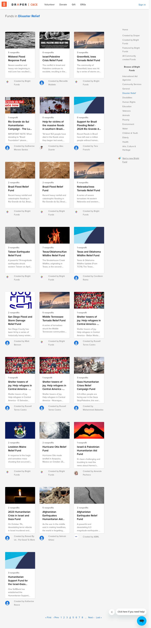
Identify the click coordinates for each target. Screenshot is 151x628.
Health (125, 141)
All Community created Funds (129, 57)
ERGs (83, 4)
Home (125, 29)
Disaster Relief (129, 93)
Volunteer (49, 4)
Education (127, 106)
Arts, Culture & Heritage (129, 148)
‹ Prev (56, 617)
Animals (126, 115)
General (126, 88)
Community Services (131, 84)
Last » (99, 617)
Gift (74, 4)
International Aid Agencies (129, 78)
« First (48, 617)
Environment (128, 124)
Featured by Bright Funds (131, 49)
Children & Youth (130, 132)
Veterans (126, 110)
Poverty (125, 119)
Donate (63, 4)
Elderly (125, 137)
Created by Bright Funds (130, 41)
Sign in (142, 4)
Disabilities (127, 97)
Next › (91, 617)
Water (125, 128)
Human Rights (129, 101)
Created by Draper (131, 35)
